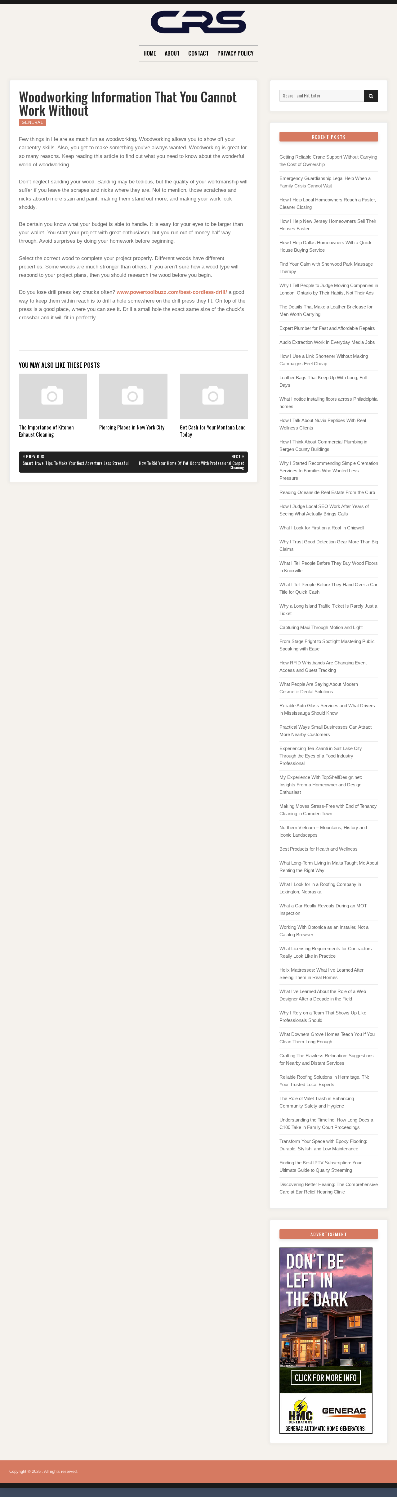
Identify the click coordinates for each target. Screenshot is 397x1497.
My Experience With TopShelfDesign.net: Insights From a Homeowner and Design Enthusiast (320, 785)
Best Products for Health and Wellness (318, 849)
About (172, 53)
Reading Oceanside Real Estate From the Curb (327, 492)
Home (150, 53)
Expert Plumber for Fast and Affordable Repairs (327, 328)
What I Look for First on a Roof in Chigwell (321, 527)
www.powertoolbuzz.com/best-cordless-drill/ (172, 292)
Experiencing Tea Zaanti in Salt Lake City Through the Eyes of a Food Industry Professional (320, 756)
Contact (198, 53)
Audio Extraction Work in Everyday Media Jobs (327, 342)
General (32, 122)
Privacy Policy (235, 53)
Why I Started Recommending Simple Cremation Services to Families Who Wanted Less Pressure (328, 471)
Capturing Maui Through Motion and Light (321, 627)
